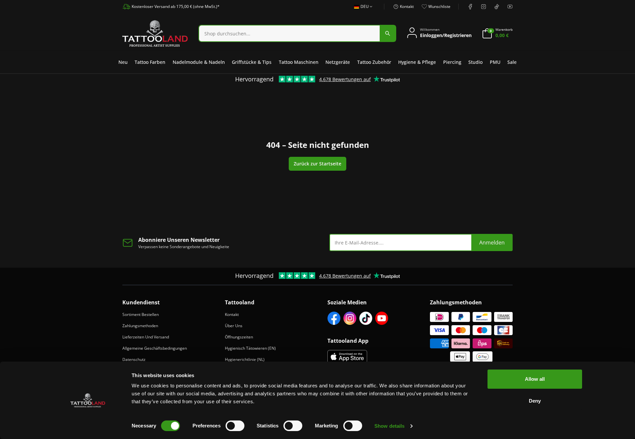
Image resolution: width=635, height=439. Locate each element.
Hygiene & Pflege (417, 62)
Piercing (452, 62)
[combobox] (361, 10)
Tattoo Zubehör (374, 62)
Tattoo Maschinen (298, 62)
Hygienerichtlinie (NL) (245, 359)
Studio (475, 62)
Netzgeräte (337, 62)
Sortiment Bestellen (140, 314)
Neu (123, 62)
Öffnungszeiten (239, 337)
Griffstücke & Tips (252, 62)
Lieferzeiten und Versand (145, 337)
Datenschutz (134, 359)
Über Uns (233, 326)
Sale (512, 62)
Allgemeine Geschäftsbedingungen (154, 348)
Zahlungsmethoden (140, 326)
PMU (495, 62)
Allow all (535, 379)
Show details (389, 426)
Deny (535, 401)
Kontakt (232, 314)
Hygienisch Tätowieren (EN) (250, 348)
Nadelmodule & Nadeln (199, 62)
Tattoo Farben (150, 62)
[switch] (235, 425)
